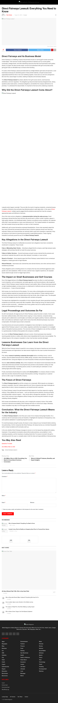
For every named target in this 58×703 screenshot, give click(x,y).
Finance (22, 646)
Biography (4, 643)
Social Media (42, 650)
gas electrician (24, 653)
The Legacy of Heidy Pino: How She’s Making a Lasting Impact (20, 606)
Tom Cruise (9, 15)
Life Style (22, 666)
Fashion (22, 643)
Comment (5, 476)
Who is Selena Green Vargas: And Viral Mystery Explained (19, 611)
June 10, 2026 (12, 525)
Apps (3, 641)
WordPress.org (5, 689)
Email (4, 502)
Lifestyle (22, 669)
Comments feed (5, 687)
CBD (3, 653)
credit (3, 662)
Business (4, 648)
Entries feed (5, 685)
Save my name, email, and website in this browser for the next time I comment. (23, 509)
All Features (12, 696)
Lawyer (25, 15)
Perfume (41, 643)
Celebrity (4, 655)
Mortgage (22, 673)
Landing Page (5, 696)
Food (21, 648)
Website (32, 502)
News (40, 641)
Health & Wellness (25, 657)
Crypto (3, 664)
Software (41, 653)
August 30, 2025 (18, 15)
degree (3, 669)
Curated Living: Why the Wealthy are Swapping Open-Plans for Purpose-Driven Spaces (29, 529)
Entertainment (24, 641)
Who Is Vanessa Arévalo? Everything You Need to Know (22, 523)
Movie (22, 675)
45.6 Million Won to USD (8, 447)
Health (22, 655)
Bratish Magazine (8, 699)
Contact (26, 696)
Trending (41, 666)
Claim (3, 659)
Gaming (22, 650)
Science (41, 648)
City (3, 657)
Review (41, 646)
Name (4, 495)
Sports (40, 655)
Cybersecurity (5, 666)
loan (21, 671)
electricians (5, 673)
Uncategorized (43, 669)
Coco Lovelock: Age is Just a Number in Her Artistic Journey (19, 602)
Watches (41, 671)
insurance (23, 662)
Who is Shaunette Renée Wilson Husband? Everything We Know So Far (22, 597)
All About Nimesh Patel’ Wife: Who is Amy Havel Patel (15, 591)
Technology (42, 662)
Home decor (23, 659)
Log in (3, 683)
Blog (3, 646)
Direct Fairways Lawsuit (11, 450)
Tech (40, 659)
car (3, 650)
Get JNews (20, 696)
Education (4, 671)
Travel (40, 664)
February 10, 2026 (13, 531)
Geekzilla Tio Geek (7, 443)
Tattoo (40, 657)
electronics (5, 675)
